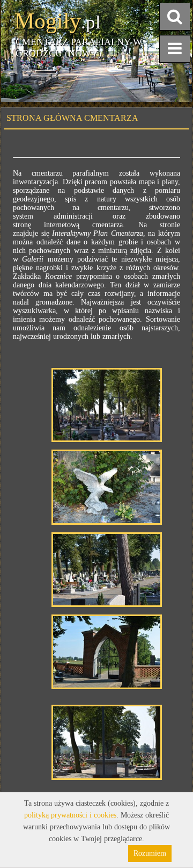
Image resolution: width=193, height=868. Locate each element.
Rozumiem (149, 853)
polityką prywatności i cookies (70, 815)
